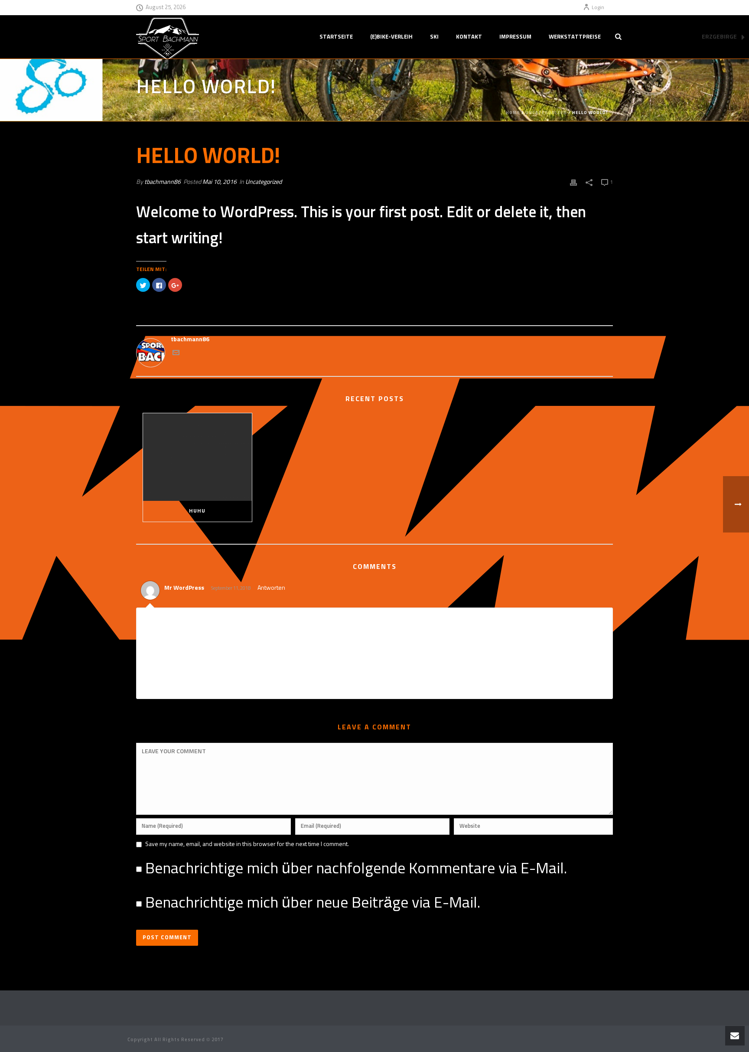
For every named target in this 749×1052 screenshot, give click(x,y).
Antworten (271, 588)
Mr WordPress (184, 588)
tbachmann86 (162, 182)
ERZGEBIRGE (720, 37)
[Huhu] (197, 456)
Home (513, 113)
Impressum (515, 37)
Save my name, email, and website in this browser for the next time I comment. (247, 844)
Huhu (197, 511)
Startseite (336, 37)
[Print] (573, 182)
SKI (434, 37)
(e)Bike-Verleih (391, 37)
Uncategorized (546, 113)
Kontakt (469, 37)
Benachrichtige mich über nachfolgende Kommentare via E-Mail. (356, 869)
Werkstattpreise (575, 37)
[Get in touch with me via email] (176, 354)
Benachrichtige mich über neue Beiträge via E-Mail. (312, 903)
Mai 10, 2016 (219, 182)
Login (598, 7)
